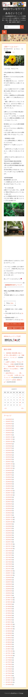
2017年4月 (9, 669)
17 (20, 400)
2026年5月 (9, 426)
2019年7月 (9, 608)
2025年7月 (9, 448)
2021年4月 (9, 562)
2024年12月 (9, 464)
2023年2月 (9, 513)
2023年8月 (9, 499)
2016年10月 (9, 682)
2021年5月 (9, 559)
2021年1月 (9, 568)
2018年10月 (9, 629)
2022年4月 (9, 535)
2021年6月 (9, 557)
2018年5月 (9, 640)
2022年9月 (9, 524)
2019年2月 (9, 620)
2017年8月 (9, 660)
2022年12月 (9, 517)
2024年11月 (9, 466)
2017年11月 (9, 653)
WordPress (14, 693)
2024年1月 (9, 488)
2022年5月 (9, 533)
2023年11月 (9, 493)
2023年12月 (9, 490)
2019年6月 (9, 611)
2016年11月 (9, 680)
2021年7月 (9, 555)
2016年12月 (9, 678)
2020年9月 (9, 577)
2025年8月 (9, 446)
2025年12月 (9, 437)
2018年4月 (9, 642)
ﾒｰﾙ (13, 52)
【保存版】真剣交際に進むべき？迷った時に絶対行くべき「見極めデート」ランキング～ (14, 355)
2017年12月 (9, 651)
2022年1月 (9, 542)
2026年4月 (9, 428)
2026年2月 (9, 432)
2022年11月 (9, 519)
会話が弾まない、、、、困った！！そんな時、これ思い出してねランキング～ (14, 375)
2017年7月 (9, 662)
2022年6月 (9, 530)
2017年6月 (9, 664)
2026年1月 (9, 435)
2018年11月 (9, 626)
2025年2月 (9, 459)
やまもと (18, 49)
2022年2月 (9, 539)
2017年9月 (9, 658)
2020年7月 (9, 582)
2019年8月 (9, 606)
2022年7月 (9, 528)
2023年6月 (9, 504)
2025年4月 (9, 455)
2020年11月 (9, 573)
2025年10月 (9, 441)
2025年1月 (9, 461)
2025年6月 (9, 450)
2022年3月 (9, 537)
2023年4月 (9, 508)
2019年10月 (9, 602)
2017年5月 (9, 666)
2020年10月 (9, 575)
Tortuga (21, 693)
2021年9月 (9, 551)
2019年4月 (9, 615)
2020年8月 (9, 580)
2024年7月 (9, 475)
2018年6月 (9, 637)
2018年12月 (9, 624)
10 (20, 397)
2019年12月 (9, 597)
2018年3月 (9, 644)
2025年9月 (9, 444)
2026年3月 (9, 430)
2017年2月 (9, 673)
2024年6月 (9, 477)
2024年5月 (9, 479)
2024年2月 (9, 486)
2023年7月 (9, 502)
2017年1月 (9, 675)
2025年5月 (9, 453)
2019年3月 (9, 617)
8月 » (22, 408)
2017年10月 (9, 655)
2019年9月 (9, 604)
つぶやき (6, 50)
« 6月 (5, 408)
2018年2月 (9, 646)
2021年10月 (9, 548)
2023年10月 (9, 495)
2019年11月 (9, 600)
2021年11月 (9, 546)
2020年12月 (9, 571)
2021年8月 (9, 553)
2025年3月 (9, 457)
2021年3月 (9, 564)
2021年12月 (9, 544)
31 (20, 405)
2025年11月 (9, 439)
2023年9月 (9, 497)
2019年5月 (9, 613)
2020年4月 (9, 588)
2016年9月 (9, 684)
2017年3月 (9, 671)
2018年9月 (9, 631)
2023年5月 (9, 506)
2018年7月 (9, 635)
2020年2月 (9, 593)
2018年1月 (9, 649)
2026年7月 (9, 421)
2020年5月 (9, 586)
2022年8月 (9, 526)
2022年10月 (9, 522)
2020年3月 (9, 591)
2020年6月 (9, 584)
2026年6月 (9, 424)
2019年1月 (9, 622)
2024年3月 (9, 484)
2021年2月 (9, 566)
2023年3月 (9, 510)
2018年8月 (9, 633)
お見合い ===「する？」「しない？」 (13, 325)
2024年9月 (9, 470)
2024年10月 (9, 468)
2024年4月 (9, 481)
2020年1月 (9, 595)
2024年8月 (9, 473)
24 (20, 402)
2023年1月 (9, 515)
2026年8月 (9, 419)
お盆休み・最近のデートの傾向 (15, 328)
